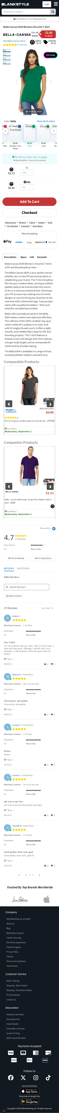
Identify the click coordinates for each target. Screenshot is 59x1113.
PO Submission (13, 995)
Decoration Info (13, 1019)
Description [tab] (10, 257)
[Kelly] (10, 50)
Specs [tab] (23, 257)
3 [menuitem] (33, 875)
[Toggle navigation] (56, 4)
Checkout (29, 212)
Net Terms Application (16, 942)
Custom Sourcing (13, 937)
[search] (53, 12)
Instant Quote (12, 1024)
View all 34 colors (46, 121)
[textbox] (54, 609)
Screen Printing (13, 1033)
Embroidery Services (15, 1028)
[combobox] (47, 608)
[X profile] (23, 1079)
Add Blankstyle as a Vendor (18, 919)
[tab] (16, 558)
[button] (32, 4)
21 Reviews (22, 45)
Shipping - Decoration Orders (19, 990)
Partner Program (13, 947)
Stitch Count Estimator (16, 1038)
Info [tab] (32, 257)
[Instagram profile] (36, 1079)
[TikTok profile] (48, 1079)
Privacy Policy (12, 952)
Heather (41, 222)
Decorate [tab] (42, 257)
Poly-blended (12, 226)
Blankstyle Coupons (15, 933)
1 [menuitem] (26, 875)
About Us (10, 923)
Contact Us (11, 999)
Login (46, 4)
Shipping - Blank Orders (16, 985)
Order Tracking (12, 980)
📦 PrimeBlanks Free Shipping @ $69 (29, 19)
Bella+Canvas (10, 222)
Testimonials (11, 966)
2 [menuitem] (29, 875)
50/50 (50, 222)
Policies (9, 956)
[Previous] (17, 82)
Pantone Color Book (15, 1014)
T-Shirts (32, 222)
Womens (22, 222)
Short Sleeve (37, 226)
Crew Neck (25, 226)
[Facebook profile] (11, 1079)
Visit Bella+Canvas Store (14, 41)
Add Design (50, 55)
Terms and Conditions (16, 961)
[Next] (50, 82)
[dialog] (4, 1110)
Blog (8, 928)
